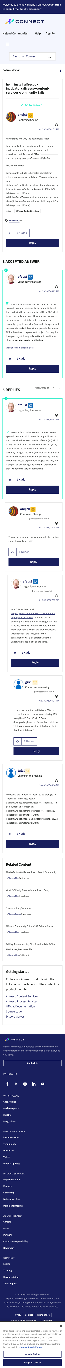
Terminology (9, 1144)
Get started (54, 4)
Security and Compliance (23, 1320)
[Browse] (7, 44)
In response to (40, 518)
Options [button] (60, 70)
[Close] (61, 1326)
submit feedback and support (24, 9)
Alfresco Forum (12, 70)
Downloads (9, 1150)
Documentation (11, 1277)
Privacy (17, 1315)
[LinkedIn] (34, 1084)
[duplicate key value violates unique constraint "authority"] (59, 388)
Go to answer (33, 105)
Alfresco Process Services (22, 1001)
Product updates (11, 1163)
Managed (7, 1186)
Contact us (32, 1063)
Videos (6, 1157)
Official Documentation (20, 1006)
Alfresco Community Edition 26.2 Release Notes (29, 926)
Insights (7, 1115)
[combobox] (32, 56)
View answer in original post (20, 347)
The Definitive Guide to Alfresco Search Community (31, 872)
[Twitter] (16, 1084)
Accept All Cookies (32, 1362)
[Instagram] (25, 1084)
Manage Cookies (32, 1354)
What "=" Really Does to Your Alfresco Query (28, 890)
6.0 (15, 220)
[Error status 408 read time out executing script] (54, 388)
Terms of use (43, 1315)
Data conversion (11, 1199)
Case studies (9, 1102)
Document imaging (12, 1206)
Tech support (9, 1283)
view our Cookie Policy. (30, 1347)
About (6, 1228)
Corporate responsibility (15, 1241)
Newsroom (8, 1248)
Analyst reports (11, 1108)
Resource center (11, 1137)
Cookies (29, 1315)
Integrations (9, 1121)
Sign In (50, 33)
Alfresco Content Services (27, 211)
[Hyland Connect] (24, 21)
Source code (14, 1011)
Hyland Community (15, 33)
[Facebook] (7, 1084)
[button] (10, 233)
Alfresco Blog (13, 878)
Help (38, 33)
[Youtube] (43, 1084)
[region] (32, 1344)
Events (6, 1264)
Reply (32, 243)
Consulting (8, 1192)
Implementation (11, 1179)
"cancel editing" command (19, 908)
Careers (7, 1222)
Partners (7, 1235)
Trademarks (46, 1320)
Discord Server (15, 1016)
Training (7, 1270)
